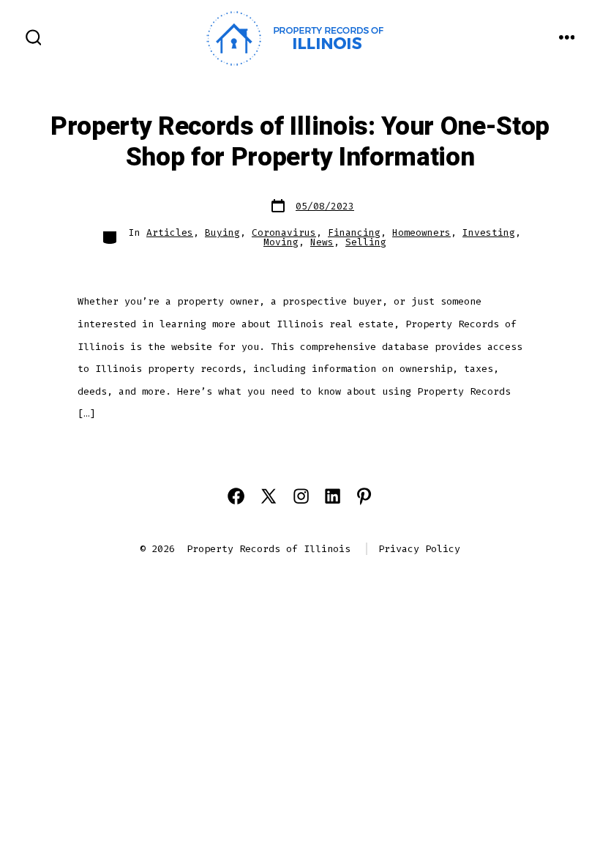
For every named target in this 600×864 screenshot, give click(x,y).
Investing (488, 232)
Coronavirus (284, 232)
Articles (169, 232)
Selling (365, 242)
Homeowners (421, 232)
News (322, 242)
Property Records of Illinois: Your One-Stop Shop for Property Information (300, 142)
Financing (354, 232)
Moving (281, 242)
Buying (222, 232)
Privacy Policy (419, 549)
